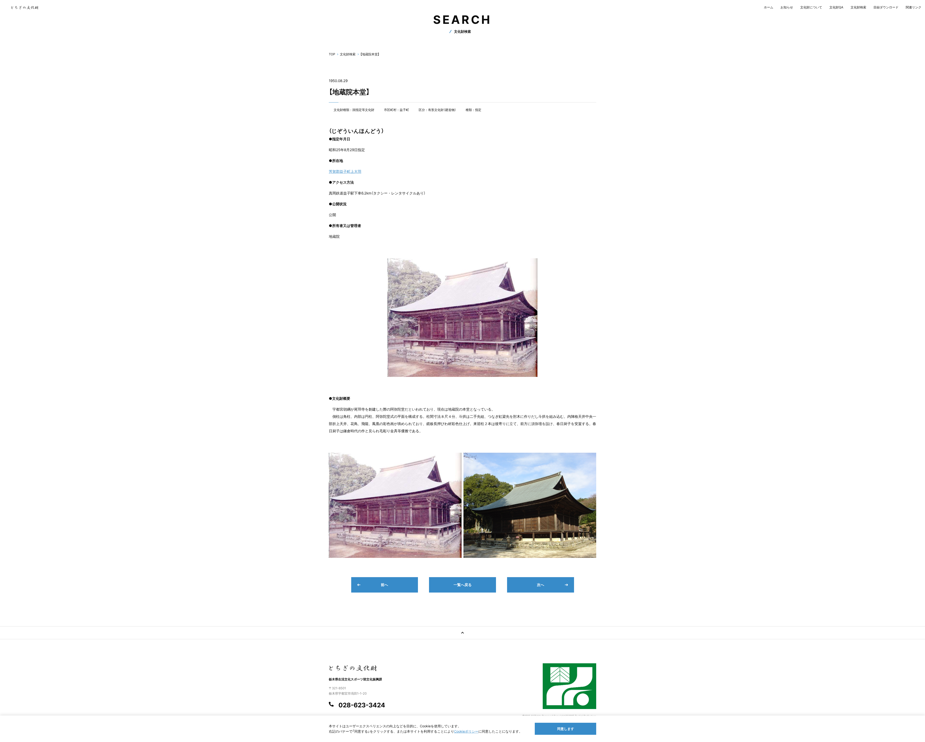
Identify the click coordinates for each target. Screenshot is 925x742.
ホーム (768, 7)
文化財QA (836, 7)
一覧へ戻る (463, 584)
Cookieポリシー (466, 731)
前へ (384, 584)
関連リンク (913, 7)
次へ (540, 584)
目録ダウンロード (886, 7)
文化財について (811, 7)
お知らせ (786, 7)
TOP (332, 54)
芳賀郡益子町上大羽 (345, 171)
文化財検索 (858, 7)
